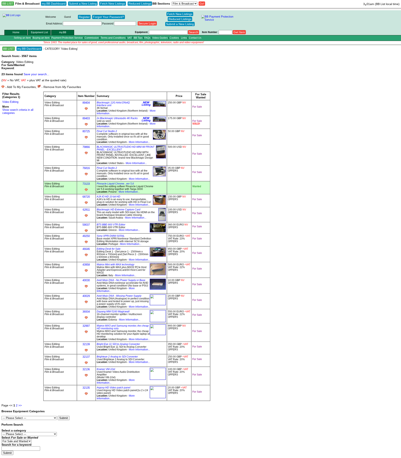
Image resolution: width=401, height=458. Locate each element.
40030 (86, 280)
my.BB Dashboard (54, 3)
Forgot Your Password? (108, 17)
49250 (86, 236)
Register (84, 17)
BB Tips (138, 37)
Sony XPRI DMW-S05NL (111, 235)
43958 (86, 264)
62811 (86, 209)
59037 (86, 224)
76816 (86, 168)
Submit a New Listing (83, 3)
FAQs (147, 37)
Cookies (174, 37)
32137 (86, 356)
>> (20, 405)
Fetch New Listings (112, 3)
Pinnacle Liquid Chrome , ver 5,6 (115, 183)
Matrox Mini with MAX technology (115, 264)
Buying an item (41, 37)
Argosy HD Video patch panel (113, 387)
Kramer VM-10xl (106, 369)
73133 (86, 183)
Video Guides (160, 37)
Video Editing (10, 101)
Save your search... (36, 74)
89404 (86, 102)
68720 (86, 196)
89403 (86, 118)
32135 (86, 387)
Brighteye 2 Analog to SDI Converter (117, 356)
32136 (86, 369)
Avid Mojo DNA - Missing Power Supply (119, 295)
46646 (86, 249)
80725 (86, 131)
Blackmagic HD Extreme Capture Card (118, 209)
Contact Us (195, 37)
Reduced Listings (139, 3)
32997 (86, 325)
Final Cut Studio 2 (107, 131)
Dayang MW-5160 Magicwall (113, 311)
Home (16, 32)
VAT (129, 37)
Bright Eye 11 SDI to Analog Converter (118, 344)
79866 (86, 147)
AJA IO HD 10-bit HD (108, 196)
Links (184, 37)
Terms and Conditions (113, 37)
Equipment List (39, 32)
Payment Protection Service (67, 37)
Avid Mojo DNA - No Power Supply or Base (121, 280)
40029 (86, 296)
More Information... (139, 142)
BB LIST (7, 3)
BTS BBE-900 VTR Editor (111, 224)
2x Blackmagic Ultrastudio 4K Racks (117, 118)
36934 (86, 311)
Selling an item (22, 37)
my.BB (62, 32)
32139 (86, 344)
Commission (92, 37)
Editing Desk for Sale (109, 248)
